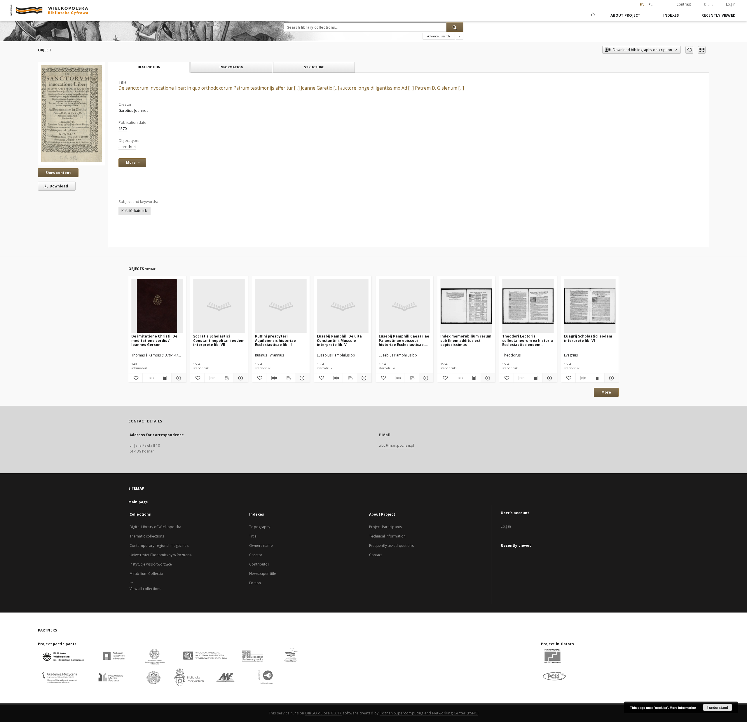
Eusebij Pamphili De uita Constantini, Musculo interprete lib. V (339, 340)
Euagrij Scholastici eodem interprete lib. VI (588, 338)
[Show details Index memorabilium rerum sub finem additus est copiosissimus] (487, 378)
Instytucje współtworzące (151, 564)
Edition (255, 582)
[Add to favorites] (689, 50)
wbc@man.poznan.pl (396, 445)
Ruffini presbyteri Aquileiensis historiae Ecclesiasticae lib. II (275, 340)
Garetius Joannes (133, 110)
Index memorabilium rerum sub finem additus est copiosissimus (465, 340)
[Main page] (592, 15)
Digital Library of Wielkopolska (155, 526)
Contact (375, 554)
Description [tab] (149, 67)
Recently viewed (718, 15)
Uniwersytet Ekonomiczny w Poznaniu (161, 554)
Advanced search (438, 36)
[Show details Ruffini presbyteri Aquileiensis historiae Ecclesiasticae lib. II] (301, 378)
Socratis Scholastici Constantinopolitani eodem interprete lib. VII (219, 340)
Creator (255, 554)
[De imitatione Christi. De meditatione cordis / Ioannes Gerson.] (157, 306)
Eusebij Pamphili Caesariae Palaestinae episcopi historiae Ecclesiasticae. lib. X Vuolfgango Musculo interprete (404, 340)
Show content (58, 172)
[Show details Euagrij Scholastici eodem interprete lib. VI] (611, 378)
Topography (259, 526)
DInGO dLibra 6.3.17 (323, 713)
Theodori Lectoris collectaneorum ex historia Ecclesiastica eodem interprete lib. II (527, 340)
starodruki (127, 146)
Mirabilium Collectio (146, 573)
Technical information (387, 536)
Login (730, 4)
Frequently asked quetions (391, 545)
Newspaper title (262, 573)
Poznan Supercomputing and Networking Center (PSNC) (429, 713)
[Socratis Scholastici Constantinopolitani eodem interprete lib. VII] (219, 306)
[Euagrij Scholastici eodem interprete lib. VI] (589, 306)
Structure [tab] (314, 67)
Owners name (261, 545)
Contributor (259, 564)
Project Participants (385, 526)
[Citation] (702, 50)
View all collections (145, 588)
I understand (717, 707)
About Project (625, 15)
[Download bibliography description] (150, 378)
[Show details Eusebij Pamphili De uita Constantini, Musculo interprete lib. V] (363, 378)
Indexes (671, 15)
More (606, 392)
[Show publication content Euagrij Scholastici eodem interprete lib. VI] (597, 378)
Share (708, 4)
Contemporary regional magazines (159, 545)
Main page (138, 502)
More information (683, 707)
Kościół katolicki (134, 210)
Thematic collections (147, 536)
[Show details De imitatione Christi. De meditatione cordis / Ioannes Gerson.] (178, 378)
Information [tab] (231, 67)
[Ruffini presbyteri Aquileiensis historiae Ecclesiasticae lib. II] (280, 306)
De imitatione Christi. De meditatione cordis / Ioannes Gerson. (154, 340)
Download (58, 186)
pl (651, 4)
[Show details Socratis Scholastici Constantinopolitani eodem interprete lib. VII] (240, 378)
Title (252, 536)
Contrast (683, 4)
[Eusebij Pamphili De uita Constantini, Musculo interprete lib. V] (342, 306)
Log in (506, 526)
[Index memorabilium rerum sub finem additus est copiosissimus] (466, 306)
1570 (122, 128)
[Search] (454, 27)
